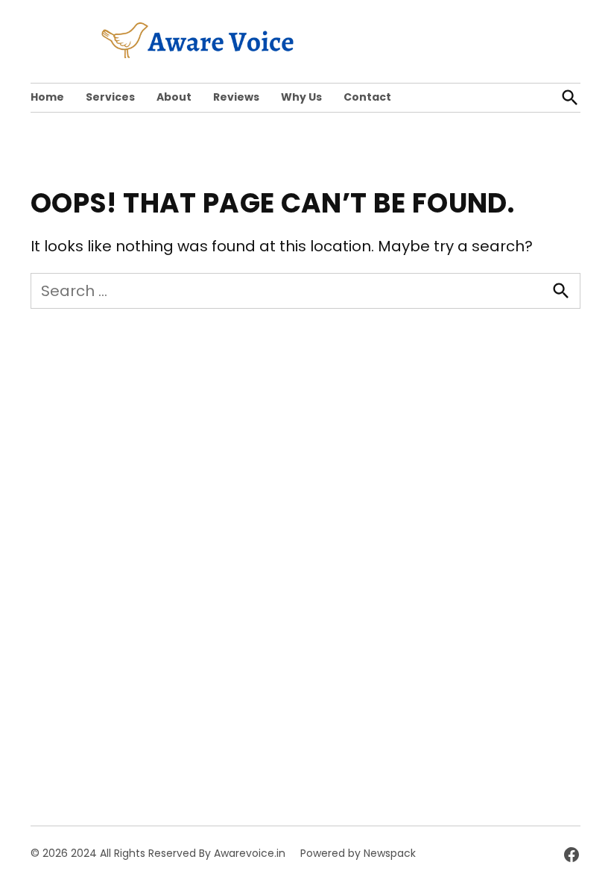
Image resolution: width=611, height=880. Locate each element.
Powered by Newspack (358, 853)
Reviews (236, 96)
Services (110, 96)
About (173, 96)
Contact (367, 96)
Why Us (301, 96)
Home (47, 96)
